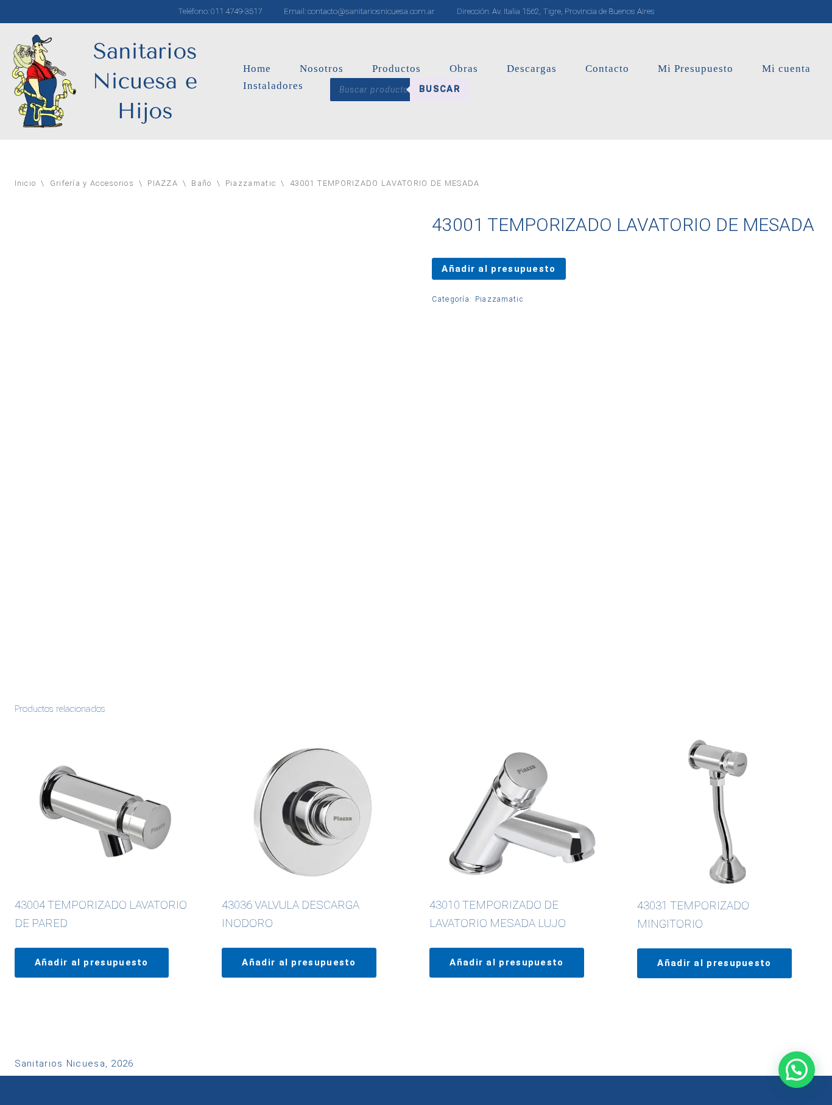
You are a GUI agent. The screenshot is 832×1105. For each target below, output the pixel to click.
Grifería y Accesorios (92, 183)
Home (257, 68)
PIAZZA (162, 183)
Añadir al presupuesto (498, 268)
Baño (201, 183)
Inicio (26, 183)
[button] (796, 1069)
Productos (396, 68)
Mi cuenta (786, 68)
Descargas (532, 68)
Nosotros (322, 68)
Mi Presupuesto (695, 68)
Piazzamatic (250, 183)
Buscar (439, 88)
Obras (463, 68)
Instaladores (273, 85)
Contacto (607, 68)
